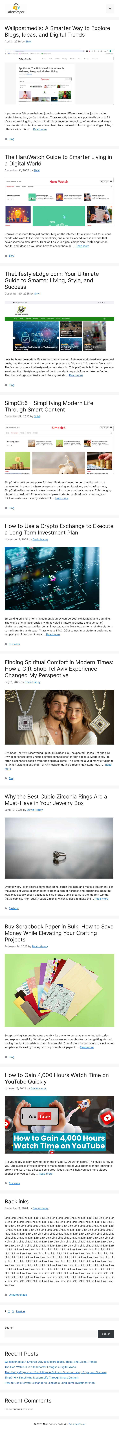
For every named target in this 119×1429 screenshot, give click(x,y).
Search (9, 1327)
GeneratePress (77, 1424)
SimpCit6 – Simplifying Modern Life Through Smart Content (49, 406)
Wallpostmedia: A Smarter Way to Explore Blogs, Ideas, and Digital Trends (57, 31)
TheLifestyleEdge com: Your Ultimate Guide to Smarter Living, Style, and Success (52, 280)
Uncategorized (18, 1294)
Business (14, 644)
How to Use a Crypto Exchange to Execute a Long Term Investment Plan (59, 529)
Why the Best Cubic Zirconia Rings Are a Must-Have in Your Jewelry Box (56, 799)
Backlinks (17, 1201)
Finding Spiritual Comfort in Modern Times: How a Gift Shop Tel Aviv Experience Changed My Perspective (59, 668)
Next (20, 1311)
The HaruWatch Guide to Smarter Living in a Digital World (40, 1367)
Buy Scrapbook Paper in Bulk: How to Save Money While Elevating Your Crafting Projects (59, 933)
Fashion (14, 908)
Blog (11, 139)
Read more (40, 129)
